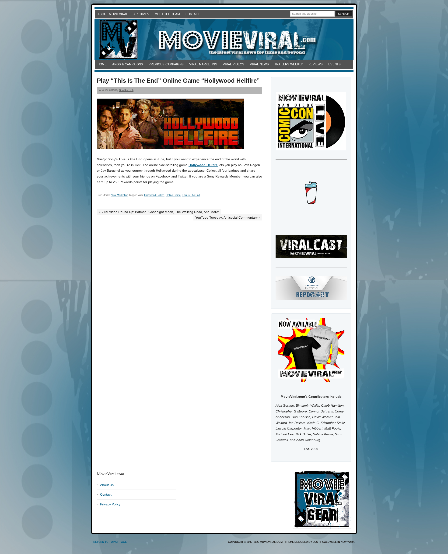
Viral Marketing (203, 64)
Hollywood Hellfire (203, 165)
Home (102, 64)
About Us (107, 485)
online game (173, 195)
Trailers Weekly (288, 64)
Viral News (259, 64)
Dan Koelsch (126, 90)
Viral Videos (233, 64)
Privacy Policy (110, 504)
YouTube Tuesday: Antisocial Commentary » (227, 217)
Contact (193, 14)
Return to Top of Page (110, 541)
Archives (141, 14)
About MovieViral (113, 14)
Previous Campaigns (166, 64)
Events (334, 64)
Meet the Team (167, 14)
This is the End (191, 195)
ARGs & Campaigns (127, 64)
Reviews (315, 64)
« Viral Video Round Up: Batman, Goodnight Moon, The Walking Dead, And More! (159, 212)
